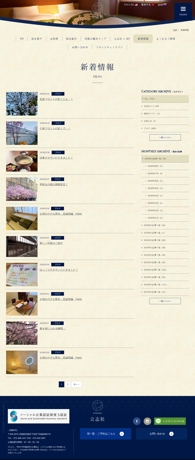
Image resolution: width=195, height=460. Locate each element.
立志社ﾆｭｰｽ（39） (152, 106)
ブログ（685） (150, 128)
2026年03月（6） (156, 203)
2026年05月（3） (156, 188)
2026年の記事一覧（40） (156, 159)
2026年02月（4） (156, 210)
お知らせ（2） (150, 121)
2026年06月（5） (156, 181)
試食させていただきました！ (56, 157)
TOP (175, 30)
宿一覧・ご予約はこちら (101, 433)
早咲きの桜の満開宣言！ (54, 184)
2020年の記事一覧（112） (156, 270)
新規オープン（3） (152, 113)
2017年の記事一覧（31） (155, 292)
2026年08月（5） (156, 166)
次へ (76, 384)
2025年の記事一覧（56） (155, 225)
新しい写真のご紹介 (51, 243)
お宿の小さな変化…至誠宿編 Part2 (61, 357)
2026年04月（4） (156, 196)
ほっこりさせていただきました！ (59, 269)
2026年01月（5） (156, 218)
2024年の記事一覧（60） (155, 240)
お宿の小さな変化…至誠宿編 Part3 (61, 299)
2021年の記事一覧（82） (155, 262)
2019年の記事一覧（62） (155, 277)
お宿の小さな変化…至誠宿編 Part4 (61, 213)
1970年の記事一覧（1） (155, 233)
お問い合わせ (157, 433)
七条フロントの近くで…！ (55, 128)
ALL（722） (150, 99)
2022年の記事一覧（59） (155, 255)
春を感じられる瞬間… (52, 328)
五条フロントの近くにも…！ (56, 99)
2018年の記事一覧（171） (156, 284)
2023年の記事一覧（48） (155, 247)
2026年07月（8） (156, 173)
